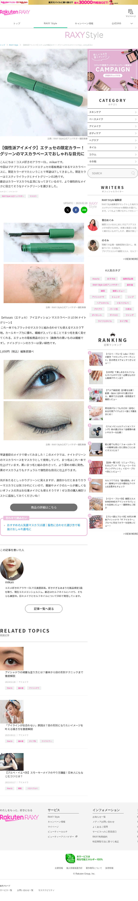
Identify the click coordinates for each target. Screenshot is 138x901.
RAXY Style (50, 23)
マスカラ (33, 196)
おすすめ (111, 278)
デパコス (114, 315)
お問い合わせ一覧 (25, 890)
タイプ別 (32, 741)
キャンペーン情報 (84, 23)
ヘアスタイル (103, 302)
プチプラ (98, 308)
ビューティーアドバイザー (61, 836)
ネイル (92, 147)
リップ (131, 296)
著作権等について (94, 868)
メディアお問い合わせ (103, 821)
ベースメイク (96, 119)
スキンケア (95, 112)
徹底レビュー (119, 290)
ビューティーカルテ (57, 831)
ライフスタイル (105, 321)
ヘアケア (94, 140)
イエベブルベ (32, 788)
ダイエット (97, 315)
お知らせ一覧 (99, 817)
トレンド (116, 296)
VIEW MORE (130, 259)
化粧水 (129, 308)
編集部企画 (128, 278)
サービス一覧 (6, 890)
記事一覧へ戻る (44, 608)
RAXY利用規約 (100, 836)
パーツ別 (114, 308)
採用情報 (109, 868)
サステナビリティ (46, 890)
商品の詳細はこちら (44, 507)
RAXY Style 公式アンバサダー (13, 196)
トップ (16, 23)
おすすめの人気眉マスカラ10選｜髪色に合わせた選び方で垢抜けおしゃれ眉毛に (43, 527)
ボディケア (95, 133)
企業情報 (59, 868)
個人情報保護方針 (74, 868)
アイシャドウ (34, 688)
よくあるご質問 (100, 827)
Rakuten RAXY (15, 12)
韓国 (20, 788)
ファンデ (130, 315)
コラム (92, 154)
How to (9, 688)
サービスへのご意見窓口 (105, 831)
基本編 (20, 688)
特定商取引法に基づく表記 (106, 841)
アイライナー (47, 741)
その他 (92, 161)
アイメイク (13, 191)
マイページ (53, 827)
